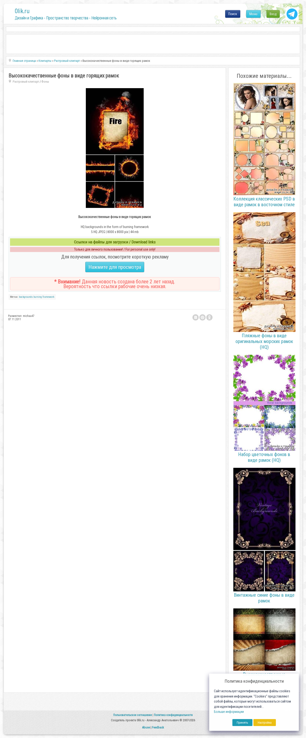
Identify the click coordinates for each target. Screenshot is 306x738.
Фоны (45, 81)
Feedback (158, 727)
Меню (253, 14)
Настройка (265, 722)
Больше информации (229, 712)
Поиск (232, 14)
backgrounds (26, 296)
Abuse (146, 727)
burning (37, 296)
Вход (273, 14)
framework (48, 296)
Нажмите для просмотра (114, 267)
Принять (242, 722)
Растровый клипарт (26, 81)
